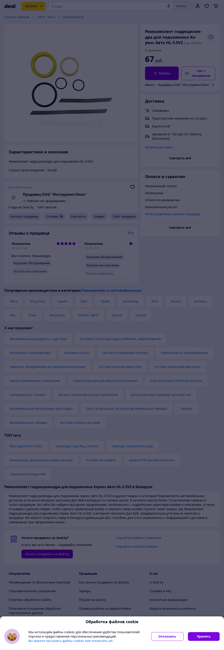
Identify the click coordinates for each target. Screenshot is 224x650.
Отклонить (167, 636)
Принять (204, 636)
